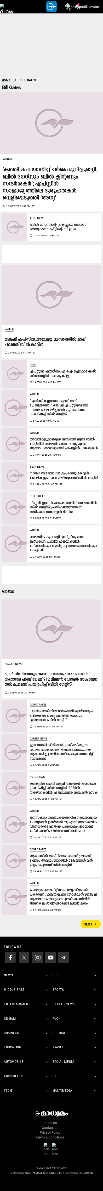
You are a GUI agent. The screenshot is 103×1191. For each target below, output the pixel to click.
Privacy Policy (50, 1132)
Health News (14, 663)
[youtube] (50, 957)
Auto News (37, 776)
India (33, 364)
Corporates (38, 704)
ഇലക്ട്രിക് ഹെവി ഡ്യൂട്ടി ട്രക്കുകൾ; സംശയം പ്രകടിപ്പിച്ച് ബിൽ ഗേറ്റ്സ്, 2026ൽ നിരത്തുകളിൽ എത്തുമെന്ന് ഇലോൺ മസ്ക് (64, 788)
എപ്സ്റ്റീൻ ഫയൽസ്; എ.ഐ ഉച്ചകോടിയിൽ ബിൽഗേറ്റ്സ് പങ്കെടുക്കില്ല (63, 374)
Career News (38, 738)
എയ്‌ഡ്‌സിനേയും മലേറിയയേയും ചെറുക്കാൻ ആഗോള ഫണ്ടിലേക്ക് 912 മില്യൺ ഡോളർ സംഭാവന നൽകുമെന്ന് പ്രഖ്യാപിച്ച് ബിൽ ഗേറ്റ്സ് (51, 679)
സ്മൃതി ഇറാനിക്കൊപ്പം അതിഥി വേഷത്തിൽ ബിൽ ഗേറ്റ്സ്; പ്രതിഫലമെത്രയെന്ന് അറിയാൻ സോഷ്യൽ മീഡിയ (63, 507)
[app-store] (56, 1149)
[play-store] (47, 1149)
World (7, 158)
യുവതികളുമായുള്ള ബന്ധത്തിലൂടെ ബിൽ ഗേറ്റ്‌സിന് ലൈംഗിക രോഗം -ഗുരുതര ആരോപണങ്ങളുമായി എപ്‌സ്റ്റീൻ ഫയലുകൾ (64, 444)
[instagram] (37, 957)
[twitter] (24, 957)
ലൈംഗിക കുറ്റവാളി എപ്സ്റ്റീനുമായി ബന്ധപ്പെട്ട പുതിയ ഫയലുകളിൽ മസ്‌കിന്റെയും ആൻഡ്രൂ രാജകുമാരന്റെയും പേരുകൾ (63, 543)
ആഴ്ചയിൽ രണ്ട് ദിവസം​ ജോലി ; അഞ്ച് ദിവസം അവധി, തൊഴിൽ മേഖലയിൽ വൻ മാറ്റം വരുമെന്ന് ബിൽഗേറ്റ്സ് (61, 860)
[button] (6, 6)
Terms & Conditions (50, 1137)
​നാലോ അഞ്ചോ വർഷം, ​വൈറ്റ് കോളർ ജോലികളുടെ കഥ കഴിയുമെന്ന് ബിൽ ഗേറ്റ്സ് (64, 476)
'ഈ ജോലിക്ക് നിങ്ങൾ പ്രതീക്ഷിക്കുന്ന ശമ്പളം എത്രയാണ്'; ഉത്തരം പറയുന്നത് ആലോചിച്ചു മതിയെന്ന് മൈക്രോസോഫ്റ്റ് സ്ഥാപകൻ (61, 752)
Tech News (37, 218)
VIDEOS (8, 592)
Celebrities (37, 496)
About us (50, 1123)
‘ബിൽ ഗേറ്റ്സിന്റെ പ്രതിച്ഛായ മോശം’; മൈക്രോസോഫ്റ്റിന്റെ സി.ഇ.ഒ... (58, 227)
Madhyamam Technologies (43, 1173)
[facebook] (10, 957)
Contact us (50, 1128)
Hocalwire (86, 1173)
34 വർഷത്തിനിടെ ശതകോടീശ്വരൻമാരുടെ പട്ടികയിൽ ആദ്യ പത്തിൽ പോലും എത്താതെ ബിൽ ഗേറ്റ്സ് (62, 715)
